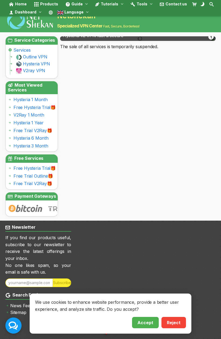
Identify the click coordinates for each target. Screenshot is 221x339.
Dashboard (25, 12)
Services (21, 50)
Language (74, 12)
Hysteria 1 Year (28, 122)
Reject (174, 322)
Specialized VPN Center (79, 26)
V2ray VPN (34, 70)
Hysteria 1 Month (30, 99)
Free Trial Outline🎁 (33, 176)
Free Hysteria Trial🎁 (34, 107)
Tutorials (109, 4)
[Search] (212, 4)
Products (48, 4)
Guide (77, 4)
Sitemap (18, 312)
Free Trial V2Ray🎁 (32, 130)
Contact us (176, 4)
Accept (145, 322)
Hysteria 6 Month (31, 138)
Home (20, 4)
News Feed (21, 305)
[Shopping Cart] (195, 4)
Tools (141, 4)
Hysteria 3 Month (30, 146)
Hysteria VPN (36, 63)
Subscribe (62, 282)
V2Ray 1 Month (28, 115)
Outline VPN (35, 56)
